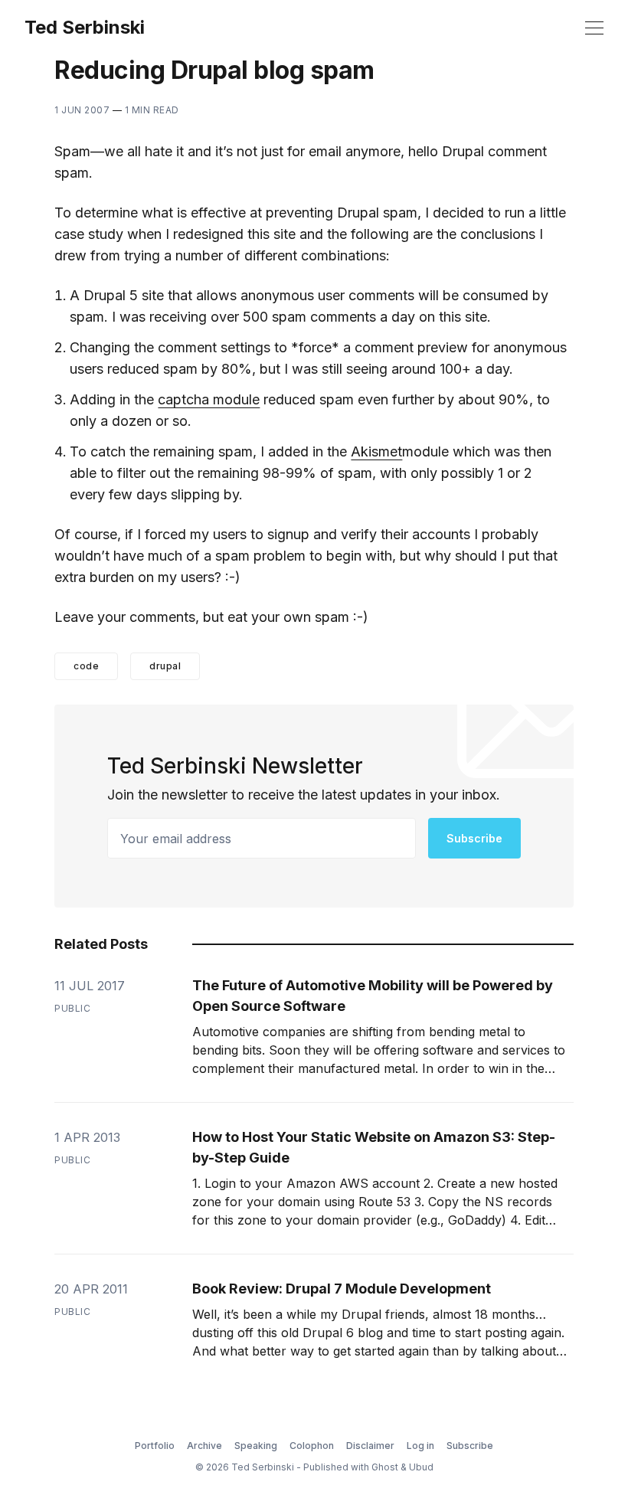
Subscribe (474, 838)
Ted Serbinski (85, 27)
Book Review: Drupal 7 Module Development (341, 1288)
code (86, 666)
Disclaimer (370, 1445)
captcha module (209, 399)
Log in (420, 1445)
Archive (204, 1445)
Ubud (421, 1467)
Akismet (376, 451)
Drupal (165, 666)
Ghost (384, 1467)
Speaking (255, 1445)
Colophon (311, 1445)
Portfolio (155, 1445)
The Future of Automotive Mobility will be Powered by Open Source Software (372, 995)
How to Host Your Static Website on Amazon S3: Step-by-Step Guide (373, 1147)
